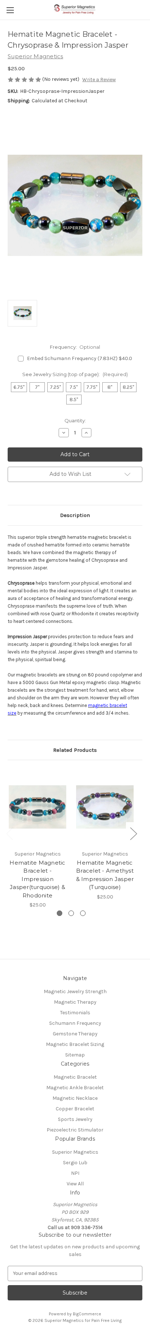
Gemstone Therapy (75, 1034)
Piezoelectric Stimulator (75, 1130)
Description (75, 515)
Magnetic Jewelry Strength (75, 991)
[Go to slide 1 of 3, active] (59, 913)
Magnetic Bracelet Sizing (75, 1044)
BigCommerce (87, 1313)
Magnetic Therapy (75, 1002)
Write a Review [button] (99, 79)
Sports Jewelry (75, 1119)
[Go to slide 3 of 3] (83, 913)
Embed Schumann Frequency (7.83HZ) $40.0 (79, 358)
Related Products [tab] (75, 750)
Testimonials (75, 1013)
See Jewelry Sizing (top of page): (75, 374)
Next (133, 833)
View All (75, 1184)
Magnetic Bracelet (75, 1077)
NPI (75, 1173)
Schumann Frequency (75, 1023)
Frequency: (75, 347)
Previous (9, 833)
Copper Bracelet (75, 1109)
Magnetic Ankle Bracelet (75, 1088)
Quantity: (75, 420)
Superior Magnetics (75, 1152)
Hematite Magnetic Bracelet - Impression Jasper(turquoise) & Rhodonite (37, 879)
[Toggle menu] (10, 10)
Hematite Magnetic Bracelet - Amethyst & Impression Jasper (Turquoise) (105, 875)
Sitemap (75, 1055)
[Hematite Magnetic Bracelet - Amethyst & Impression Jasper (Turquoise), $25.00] (105, 807)
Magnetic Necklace (75, 1098)
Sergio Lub (75, 1163)
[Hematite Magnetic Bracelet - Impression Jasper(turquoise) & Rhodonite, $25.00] (37, 807)
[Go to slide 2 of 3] (71, 913)
